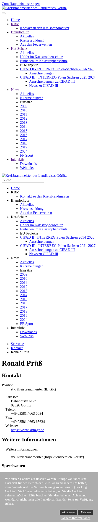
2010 (23, 110)
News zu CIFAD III (43, 85)
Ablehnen (85, 512)
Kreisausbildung (32, 40)
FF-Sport (26, 155)
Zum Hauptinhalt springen (21, 4)
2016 (23, 135)
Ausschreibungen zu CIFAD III (52, 81)
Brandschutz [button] (20, 200)
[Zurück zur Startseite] (34, 8)
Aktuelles (27, 36)
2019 (23, 147)
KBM (15, 24)
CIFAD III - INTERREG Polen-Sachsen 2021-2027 (57, 77)
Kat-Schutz (19, 48)
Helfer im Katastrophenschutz (41, 57)
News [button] (15, 258)
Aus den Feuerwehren (36, 44)
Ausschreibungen (41, 73)
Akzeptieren (68, 512)
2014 (23, 127)
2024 (23, 151)
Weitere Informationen (75, 518)
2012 (23, 118)
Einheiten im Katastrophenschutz (43, 61)
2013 (23, 122)
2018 (23, 143)
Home (15, 20)
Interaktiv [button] (18, 328)
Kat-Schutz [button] (19, 217)
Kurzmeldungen (31, 98)
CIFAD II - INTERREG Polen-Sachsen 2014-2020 (57, 69)
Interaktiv (18, 159)
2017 (23, 139)
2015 (23, 131)
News (15, 90)
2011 (23, 114)
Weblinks (27, 168)
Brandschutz (20, 32)
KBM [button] (15, 192)
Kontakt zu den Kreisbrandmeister (44, 28)
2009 (23, 106)
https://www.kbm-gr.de (27, 430)
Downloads (28, 164)
